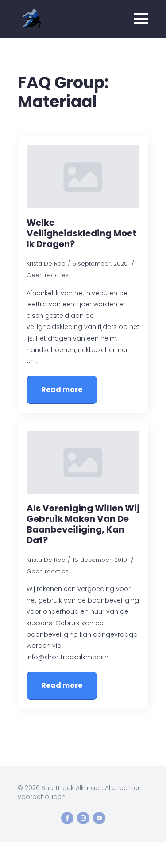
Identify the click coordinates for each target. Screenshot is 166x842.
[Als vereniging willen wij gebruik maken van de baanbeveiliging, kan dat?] (83, 462)
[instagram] (83, 818)
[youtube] (99, 818)
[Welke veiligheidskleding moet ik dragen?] (83, 176)
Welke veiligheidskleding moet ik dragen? (81, 233)
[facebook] (67, 818)
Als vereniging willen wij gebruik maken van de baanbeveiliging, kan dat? (83, 524)
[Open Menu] (141, 19)
